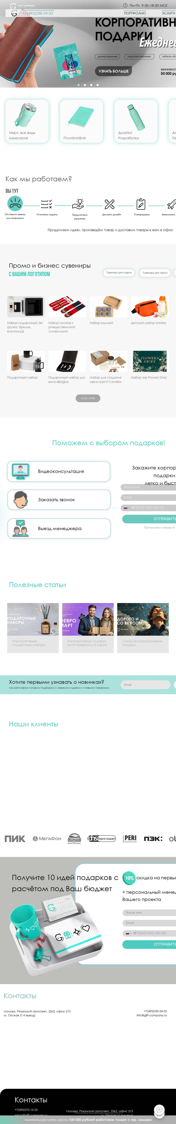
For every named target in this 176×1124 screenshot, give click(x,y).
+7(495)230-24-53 (38, 13)
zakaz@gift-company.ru (31, 1115)
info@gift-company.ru (152, 1015)
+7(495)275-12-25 (26, 1109)
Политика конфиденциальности (97, 1113)
